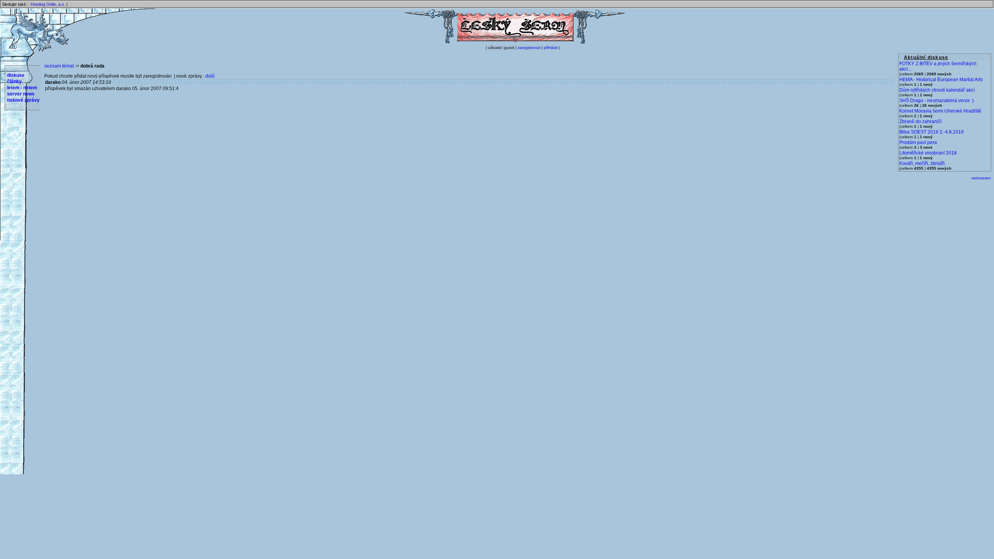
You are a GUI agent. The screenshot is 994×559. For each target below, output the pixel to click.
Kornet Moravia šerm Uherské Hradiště (940, 111)
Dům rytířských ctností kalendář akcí (937, 90)
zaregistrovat (529, 47)
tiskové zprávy (23, 100)
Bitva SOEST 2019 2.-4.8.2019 (931, 132)
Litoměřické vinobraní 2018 (928, 153)
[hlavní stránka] (515, 42)
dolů (210, 76)
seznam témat (59, 66)
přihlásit (551, 47)
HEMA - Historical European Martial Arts (941, 79)
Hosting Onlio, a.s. (48, 4)
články (14, 81)
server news (21, 94)
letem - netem (22, 87)
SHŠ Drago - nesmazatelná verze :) (936, 100)
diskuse (15, 75)
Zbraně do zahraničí (920, 121)
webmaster (981, 178)
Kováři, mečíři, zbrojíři (922, 163)
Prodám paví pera (918, 142)
